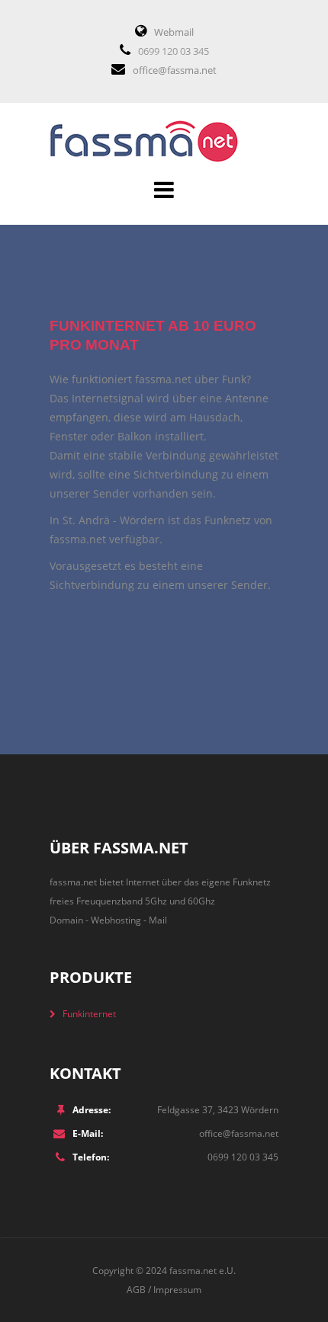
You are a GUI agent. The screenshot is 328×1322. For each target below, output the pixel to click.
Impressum (177, 1289)
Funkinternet (89, 1013)
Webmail (174, 32)
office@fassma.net (175, 70)
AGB (136, 1289)
